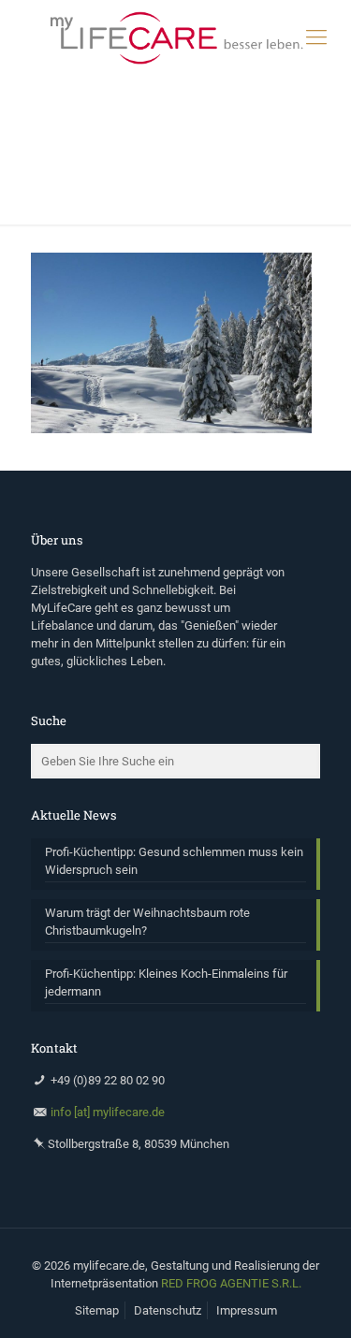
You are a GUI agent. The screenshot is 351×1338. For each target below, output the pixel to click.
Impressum (246, 1310)
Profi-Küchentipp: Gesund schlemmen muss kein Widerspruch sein (174, 861)
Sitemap (97, 1310)
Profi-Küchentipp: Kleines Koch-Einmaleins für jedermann (166, 982)
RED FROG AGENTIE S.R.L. (231, 1283)
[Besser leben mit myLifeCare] (175, 37)
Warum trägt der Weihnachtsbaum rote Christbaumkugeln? (147, 922)
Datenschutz (167, 1310)
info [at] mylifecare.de (108, 1112)
